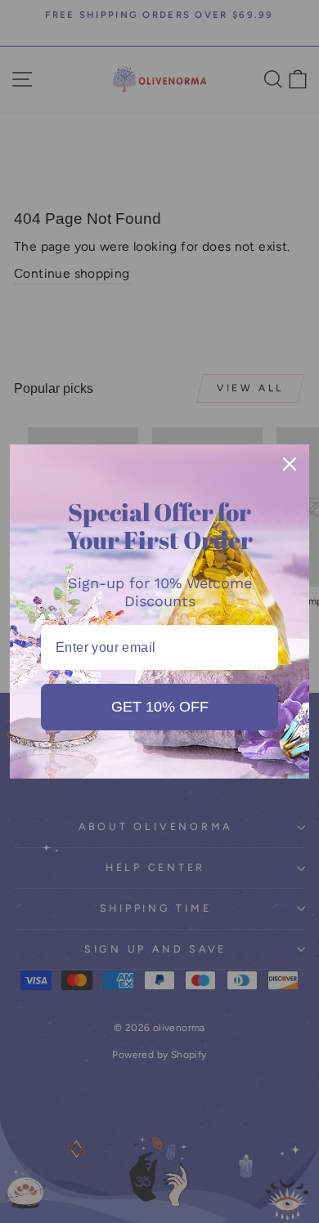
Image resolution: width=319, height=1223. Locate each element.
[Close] (289, 464)
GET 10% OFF (160, 707)
